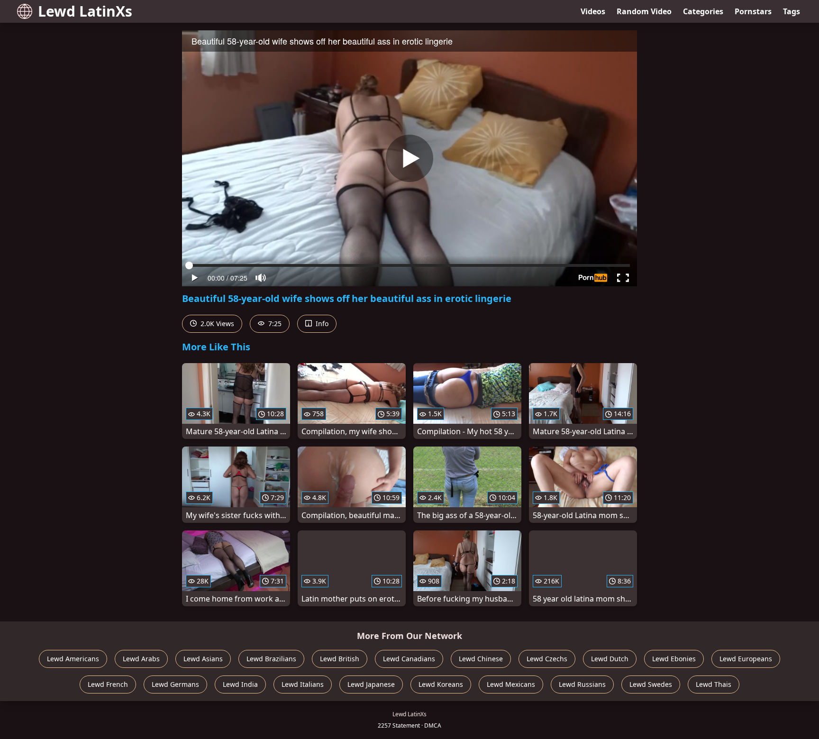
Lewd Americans (73, 658)
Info (321, 323)
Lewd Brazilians (271, 658)
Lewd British (339, 658)
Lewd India (240, 684)
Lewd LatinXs (85, 11)
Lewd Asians (203, 658)
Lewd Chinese (481, 658)
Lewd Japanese (371, 684)
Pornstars (753, 11)
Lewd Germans (175, 684)
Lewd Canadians (409, 658)
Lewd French (108, 684)
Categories (703, 11)
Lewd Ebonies (674, 658)
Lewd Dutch (609, 658)
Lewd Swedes (650, 684)
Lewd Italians (303, 684)
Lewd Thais (713, 684)
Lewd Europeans (745, 658)
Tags (791, 11)
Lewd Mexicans (511, 684)
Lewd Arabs (141, 658)
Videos (593, 11)
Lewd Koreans (441, 684)
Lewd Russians (582, 684)
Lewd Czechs (547, 658)
